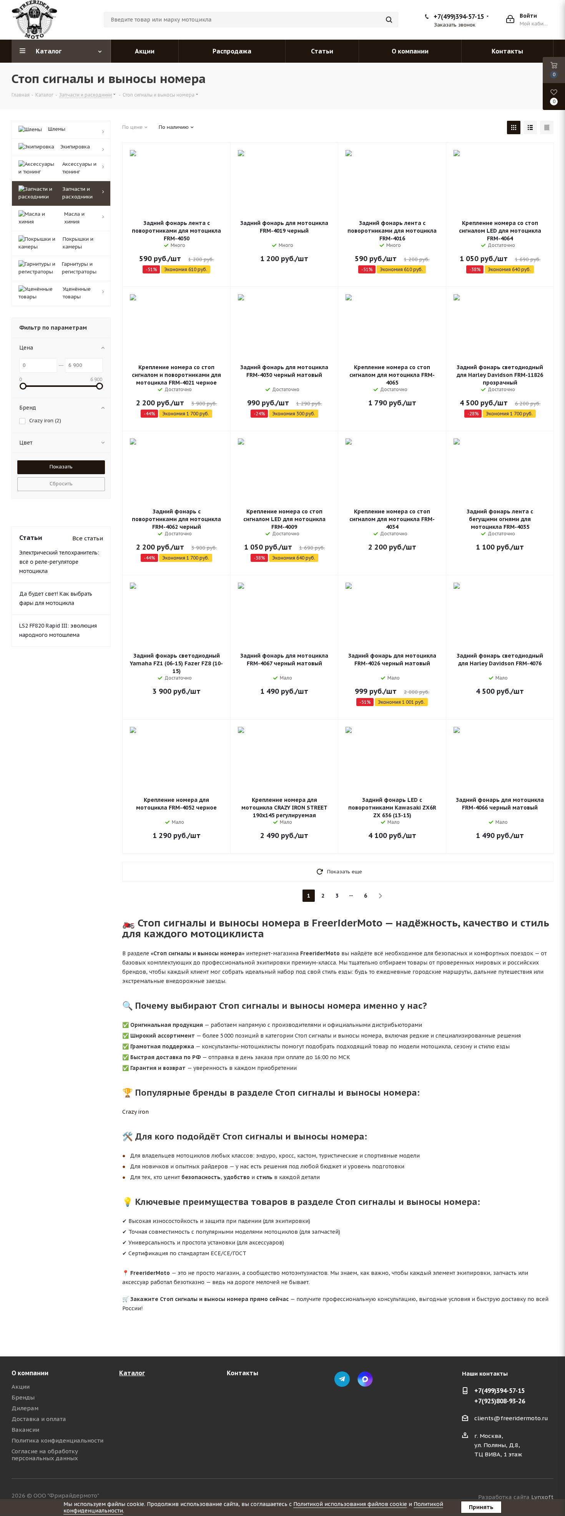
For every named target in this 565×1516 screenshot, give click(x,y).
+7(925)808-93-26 (499, 1401)
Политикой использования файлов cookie (350, 1504)
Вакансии (25, 1429)
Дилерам (25, 1408)
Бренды (23, 1397)
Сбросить (61, 483)
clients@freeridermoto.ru (511, 1418)
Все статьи (87, 538)
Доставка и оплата (39, 1419)
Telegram (342, 1379)
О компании (30, 1373)
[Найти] (389, 19)
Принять (481, 1507)
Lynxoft (542, 1497)
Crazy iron (135, 1111)
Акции (21, 1386)
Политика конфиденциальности (57, 1440)
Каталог (132, 1373)
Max (365, 1379)
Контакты (242, 1373)
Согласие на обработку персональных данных (45, 1455)
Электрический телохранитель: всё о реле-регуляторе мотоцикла (59, 562)
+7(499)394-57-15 (459, 16)
